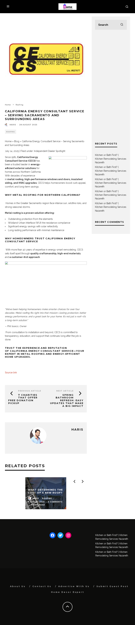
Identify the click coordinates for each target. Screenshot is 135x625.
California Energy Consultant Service (41, 350)
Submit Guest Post (112, 586)
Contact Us (41, 586)
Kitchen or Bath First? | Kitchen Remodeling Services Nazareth (110, 159)
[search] (122, 25)
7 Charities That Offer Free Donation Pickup (23, 399)
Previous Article (29, 391)
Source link (11, 372)
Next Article (65, 391)
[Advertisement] (111, 85)
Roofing (10, 132)
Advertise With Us (74, 586)
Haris (13, 125)
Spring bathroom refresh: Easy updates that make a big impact (66, 400)
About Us (18, 586)
